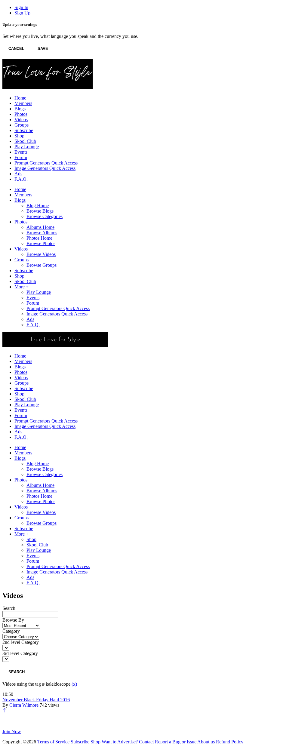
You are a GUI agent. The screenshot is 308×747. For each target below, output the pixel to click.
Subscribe (81, 741)
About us (206, 741)
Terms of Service (54, 741)
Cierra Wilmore (23, 705)
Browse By (13, 619)
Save (43, 48)
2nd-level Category (20, 642)
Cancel (16, 48)
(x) (74, 684)
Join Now (11, 731)
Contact (147, 741)
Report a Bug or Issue (176, 741)
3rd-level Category (20, 653)
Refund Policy (229, 741)
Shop (96, 741)
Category (11, 631)
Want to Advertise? (120, 741)
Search (8, 608)
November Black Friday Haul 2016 (36, 699)
